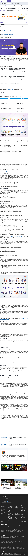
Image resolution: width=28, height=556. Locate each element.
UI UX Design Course (10, 506)
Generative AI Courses (18, 531)
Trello (1, 406)
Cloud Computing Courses (16, 517)
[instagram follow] (6, 498)
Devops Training (3, 509)
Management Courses (12, 531)
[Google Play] (4, 501)
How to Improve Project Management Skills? (7, 34)
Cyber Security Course (10, 514)
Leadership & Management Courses (5, 531)
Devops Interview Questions (23, 510)
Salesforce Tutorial (17, 512)
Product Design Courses (12, 530)
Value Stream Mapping (4, 437)
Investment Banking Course (3, 515)
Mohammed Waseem (3, 10)
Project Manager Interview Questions (10, 171)
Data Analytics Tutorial (10, 537)
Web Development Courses (10, 520)
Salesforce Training (10, 507)
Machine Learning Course (3, 506)
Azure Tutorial (16, 513)
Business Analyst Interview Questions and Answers (16, 547)
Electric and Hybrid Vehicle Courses (19, 530)
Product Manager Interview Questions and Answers (16, 236)
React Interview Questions (23, 517)
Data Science (2, 525)
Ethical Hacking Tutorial (17, 514)
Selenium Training (10, 508)
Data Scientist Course (3, 505)
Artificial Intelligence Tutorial (20, 536)
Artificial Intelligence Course (10, 510)
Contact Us (5, 553)
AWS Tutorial (16, 506)
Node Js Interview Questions (23, 519)
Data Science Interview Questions (23, 509)
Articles (12, 3)
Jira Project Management (9, 89)
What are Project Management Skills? (6, 30)
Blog (3, 5)
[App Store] (9, 501)
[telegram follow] (7, 498)
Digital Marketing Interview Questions (23, 521)
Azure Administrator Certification (10, 513)
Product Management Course (3, 521)
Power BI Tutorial (10, 536)
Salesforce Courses (7, 525)
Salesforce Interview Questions (23, 512)
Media (2, 553)
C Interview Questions (3, 548)
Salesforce (7, 542)
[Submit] (12, 1)
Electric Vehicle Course (10, 517)
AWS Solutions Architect (10, 505)
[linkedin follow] (4, 498)
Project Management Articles (8, 5)
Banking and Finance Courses (4, 530)
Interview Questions (16, 3)
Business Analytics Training (3, 513)
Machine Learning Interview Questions (20, 546)
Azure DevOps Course (10, 518)
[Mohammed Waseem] (3, 452)
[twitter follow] (3, 498)
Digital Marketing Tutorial (4, 537)
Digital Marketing (21, 541)
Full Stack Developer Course (3, 519)
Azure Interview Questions (12, 546)
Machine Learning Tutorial (4, 536)
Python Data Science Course (17, 519)
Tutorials (9, 553)
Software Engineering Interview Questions (20, 548)
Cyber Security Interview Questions (5, 547)
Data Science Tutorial (17, 515)
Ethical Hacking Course (10, 511)
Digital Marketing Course (10, 516)
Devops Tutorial (16, 507)
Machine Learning (12, 541)
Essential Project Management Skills (6, 33)
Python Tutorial (16, 505)
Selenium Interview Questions (4, 546)
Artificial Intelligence (11, 542)
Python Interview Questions (23, 505)
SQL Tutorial (14, 536)
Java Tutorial (16, 508)
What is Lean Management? (4, 440)
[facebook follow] (2, 498)
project (3, 59)
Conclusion (2, 35)
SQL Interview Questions (22, 516)
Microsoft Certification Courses (11, 532)
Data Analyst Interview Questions (11, 548)
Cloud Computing (3, 541)
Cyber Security (3, 542)
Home (1, 5)
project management (25, 87)
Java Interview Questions (22, 514)
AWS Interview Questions (22, 507)
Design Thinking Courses (4, 532)
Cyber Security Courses (4, 512)
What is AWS (16, 541)
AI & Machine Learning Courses (20, 525)
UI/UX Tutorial (15, 537)
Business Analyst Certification (3, 510)
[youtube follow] (5, 498)
